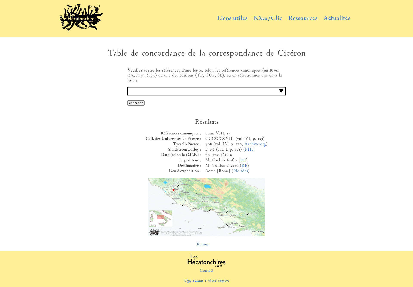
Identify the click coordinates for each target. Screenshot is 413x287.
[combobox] (206, 91)
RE (243, 160)
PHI (249, 149)
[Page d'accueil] (81, 30)
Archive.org (255, 144)
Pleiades (240, 171)
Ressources (302, 18)
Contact (207, 270)
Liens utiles (232, 18)
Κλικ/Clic (268, 18)
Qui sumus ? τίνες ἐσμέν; (206, 280)
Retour (203, 244)
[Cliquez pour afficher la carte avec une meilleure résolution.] (206, 235)
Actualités (336, 18)
